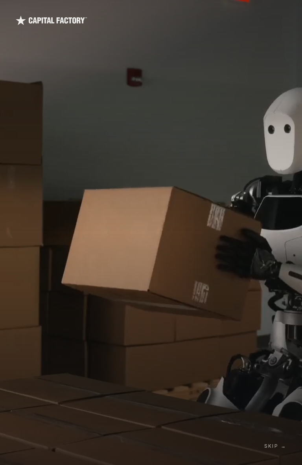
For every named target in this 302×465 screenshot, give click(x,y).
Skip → (275, 446)
